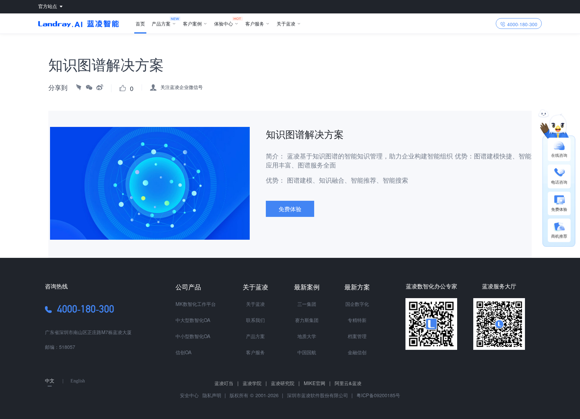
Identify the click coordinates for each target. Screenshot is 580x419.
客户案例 (192, 23)
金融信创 (357, 352)
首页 (140, 23)
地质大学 (306, 335)
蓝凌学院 (255, 382)
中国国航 (306, 352)
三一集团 (306, 303)
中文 (49, 380)
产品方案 (161, 23)
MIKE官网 (317, 382)
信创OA (184, 352)
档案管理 (357, 335)
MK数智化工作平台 (196, 303)
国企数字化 (357, 303)
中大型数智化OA (193, 319)
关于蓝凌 (286, 23)
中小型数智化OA (193, 335)
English (77, 380)
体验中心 (223, 23)
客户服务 (254, 23)
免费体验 (290, 209)
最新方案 (357, 286)
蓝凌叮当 (226, 382)
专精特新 (357, 319)
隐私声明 (211, 395)
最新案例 (307, 286)
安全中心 (189, 395)
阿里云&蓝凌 (348, 382)
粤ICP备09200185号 (378, 395)
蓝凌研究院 (285, 382)
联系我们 (255, 319)
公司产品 (188, 286)
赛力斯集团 (307, 319)
